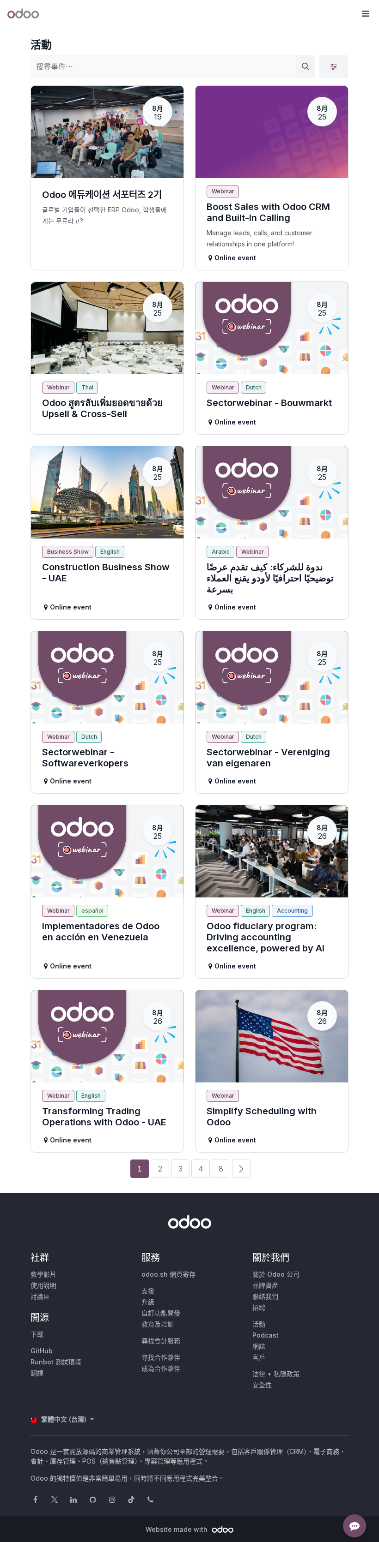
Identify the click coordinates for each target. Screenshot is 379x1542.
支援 (147, 1291)
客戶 (258, 1357)
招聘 (258, 1307)
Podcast (265, 1335)
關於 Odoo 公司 (276, 1274)
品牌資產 (265, 1285)
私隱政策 (287, 1374)
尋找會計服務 (160, 1341)
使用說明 (43, 1285)
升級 (147, 1302)
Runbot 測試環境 (56, 1362)
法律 (258, 1374)
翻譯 (37, 1373)
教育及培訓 (157, 1324)
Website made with (177, 1529)
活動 (258, 1324)
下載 (37, 1334)
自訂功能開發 (160, 1313)
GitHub (42, 1351)
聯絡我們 (265, 1296)
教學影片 (43, 1274)
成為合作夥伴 (160, 1368)
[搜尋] (305, 66)
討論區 (40, 1296)
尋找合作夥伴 (160, 1357)
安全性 (262, 1385)
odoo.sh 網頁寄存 (168, 1274)
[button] (365, 14)
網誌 (258, 1346)
